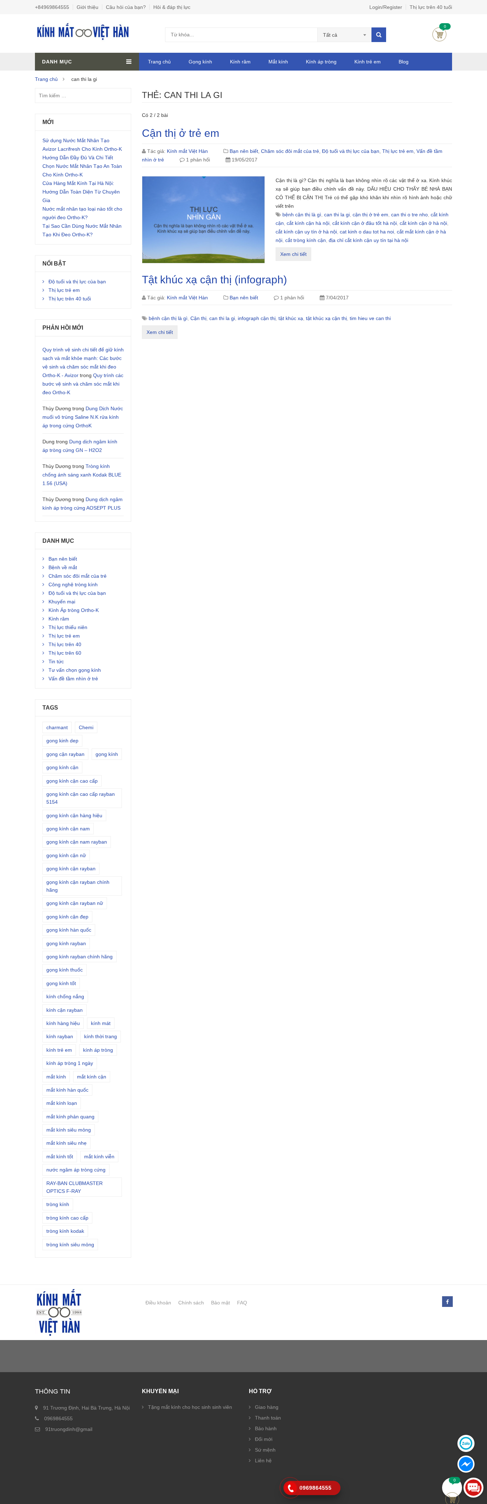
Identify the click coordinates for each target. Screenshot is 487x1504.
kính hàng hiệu (63, 1023)
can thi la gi (337, 214)
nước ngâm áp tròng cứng (76, 1170)
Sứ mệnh (265, 1450)
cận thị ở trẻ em (370, 214)
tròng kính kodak (65, 1231)
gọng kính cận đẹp (67, 917)
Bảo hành (266, 1428)
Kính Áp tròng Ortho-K (73, 610)
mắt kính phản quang (70, 1116)
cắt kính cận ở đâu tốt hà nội (364, 223)
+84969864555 (52, 7)
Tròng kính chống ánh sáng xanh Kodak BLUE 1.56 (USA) (81, 474)
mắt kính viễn (99, 1156)
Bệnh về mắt (62, 567)
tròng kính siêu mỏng (70, 1244)
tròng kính (57, 1204)
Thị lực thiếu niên (67, 627)
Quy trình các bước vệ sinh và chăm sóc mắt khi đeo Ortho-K (82, 383)
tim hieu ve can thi (370, 318)
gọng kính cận (62, 767)
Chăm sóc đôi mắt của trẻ (290, 151)
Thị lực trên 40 (64, 644)
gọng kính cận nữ (66, 855)
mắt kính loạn (61, 1103)
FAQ (242, 1302)
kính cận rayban (64, 1010)
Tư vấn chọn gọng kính (74, 670)
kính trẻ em (59, 1050)
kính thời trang (100, 1036)
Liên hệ (263, 1460)
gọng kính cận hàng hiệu (74, 815)
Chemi (86, 727)
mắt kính (56, 1077)
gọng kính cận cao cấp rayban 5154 (80, 798)
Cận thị (198, 318)
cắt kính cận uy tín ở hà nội (306, 232)
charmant (57, 727)
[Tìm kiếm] (378, 34)
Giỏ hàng (439, 34)
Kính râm (240, 62)
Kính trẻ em (367, 62)
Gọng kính (200, 62)
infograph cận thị (257, 318)
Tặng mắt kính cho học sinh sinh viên (190, 1407)
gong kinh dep (62, 740)
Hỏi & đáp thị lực (171, 7)
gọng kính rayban (66, 943)
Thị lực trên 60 (64, 653)
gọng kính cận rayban (71, 868)
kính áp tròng (98, 1050)
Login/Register (385, 7)
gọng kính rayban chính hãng (79, 956)
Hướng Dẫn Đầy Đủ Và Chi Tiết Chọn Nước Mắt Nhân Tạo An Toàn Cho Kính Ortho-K (82, 166)
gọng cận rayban (65, 754)
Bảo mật (220, 1302)
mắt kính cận (91, 1077)
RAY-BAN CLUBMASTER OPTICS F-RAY (74, 1187)
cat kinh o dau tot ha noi (367, 232)
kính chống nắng (65, 996)
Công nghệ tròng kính (73, 584)
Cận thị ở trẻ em (180, 133)
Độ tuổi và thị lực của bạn (350, 151)
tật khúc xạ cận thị (326, 318)
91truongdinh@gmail (68, 1429)
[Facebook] (447, 1302)
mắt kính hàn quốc (67, 1090)
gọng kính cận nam (68, 828)
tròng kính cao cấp (67, 1218)
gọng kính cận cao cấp (72, 781)
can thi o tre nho (409, 214)
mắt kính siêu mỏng (68, 1130)
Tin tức (56, 661)
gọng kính (107, 754)
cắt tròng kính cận (305, 240)
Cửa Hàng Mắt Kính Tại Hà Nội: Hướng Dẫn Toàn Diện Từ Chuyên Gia (81, 191)
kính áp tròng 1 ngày (69, 1063)
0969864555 (58, 1418)
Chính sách (191, 1302)
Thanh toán (268, 1418)
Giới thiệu (87, 7)
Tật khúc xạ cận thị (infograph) (214, 279)
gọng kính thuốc (64, 970)
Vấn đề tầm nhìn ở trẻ (73, 678)
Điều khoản (158, 1302)
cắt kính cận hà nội (308, 223)
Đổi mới (263, 1439)
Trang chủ (159, 62)
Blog (404, 62)
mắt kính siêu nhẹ (66, 1143)
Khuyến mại (61, 601)
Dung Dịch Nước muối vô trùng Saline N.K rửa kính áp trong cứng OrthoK (82, 417)
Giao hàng (266, 1407)
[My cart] (452, 1487)
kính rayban (59, 1036)
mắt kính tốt (59, 1156)
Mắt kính (278, 62)
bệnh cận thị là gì (301, 214)
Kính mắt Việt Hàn (187, 151)
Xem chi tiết (293, 254)
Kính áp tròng (321, 62)
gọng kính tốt (61, 983)
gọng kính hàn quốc (68, 930)
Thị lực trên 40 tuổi (431, 7)
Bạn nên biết (244, 151)
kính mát (101, 1023)
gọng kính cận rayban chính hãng (77, 886)
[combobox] (344, 35)
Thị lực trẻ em (398, 151)
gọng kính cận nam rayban (76, 842)
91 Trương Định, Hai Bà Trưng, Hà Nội (86, 1408)
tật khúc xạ (290, 318)
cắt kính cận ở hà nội (423, 223)
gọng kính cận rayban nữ (74, 903)
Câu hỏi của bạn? (126, 7)
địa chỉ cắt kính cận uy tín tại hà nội (368, 240)
